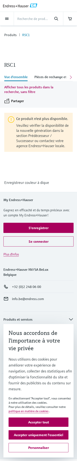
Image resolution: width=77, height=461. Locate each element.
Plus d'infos (11, 254)
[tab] (17, 77)
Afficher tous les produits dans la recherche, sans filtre (28, 89)
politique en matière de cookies (29, 411)
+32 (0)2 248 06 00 (26, 287)
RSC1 (26, 35)
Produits (10, 35)
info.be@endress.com (28, 299)
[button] (38, 228)
